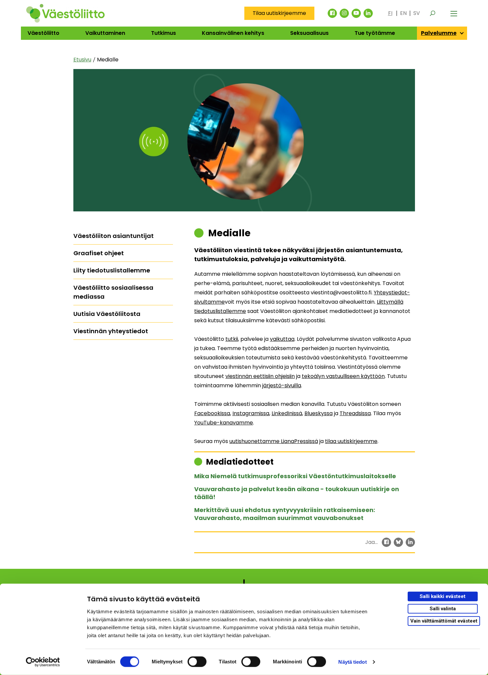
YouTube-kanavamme (223, 422)
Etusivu (82, 59)
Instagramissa (250, 413)
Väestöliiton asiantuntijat (113, 236)
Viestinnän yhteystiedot (110, 331)
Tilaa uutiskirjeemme (279, 13)
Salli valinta (443, 609)
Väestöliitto (43, 33)
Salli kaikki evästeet (442, 596)
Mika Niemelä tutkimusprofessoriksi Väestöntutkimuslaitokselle (295, 476)
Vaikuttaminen (105, 33)
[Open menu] (454, 13)
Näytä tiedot (352, 662)
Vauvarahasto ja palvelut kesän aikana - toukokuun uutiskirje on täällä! (296, 493)
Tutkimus (163, 33)
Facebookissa (212, 413)
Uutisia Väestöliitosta (106, 314)
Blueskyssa (318, 413)
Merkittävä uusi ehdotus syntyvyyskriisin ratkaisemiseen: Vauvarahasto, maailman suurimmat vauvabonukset (284, 514)
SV (416, 13)
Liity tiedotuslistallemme (111, 270)
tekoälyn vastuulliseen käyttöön (343, 376)
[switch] (197, 661)
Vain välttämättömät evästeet (443, 621)
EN (403, 13)
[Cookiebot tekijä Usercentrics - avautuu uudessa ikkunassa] (43, 662)
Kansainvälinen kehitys (233, 33)
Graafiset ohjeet (98, 253)
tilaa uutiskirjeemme (351, 441)
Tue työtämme (375, 33)
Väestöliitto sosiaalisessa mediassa (113, 292)
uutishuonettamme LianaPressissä (273, 441)
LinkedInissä (287, 413)
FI (390, 13)
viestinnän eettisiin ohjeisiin (260, 376)
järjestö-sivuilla (281, 385)
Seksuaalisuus (309, 33)
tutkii (231, 339)
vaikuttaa (282, 339)
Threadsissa (355, 413)
